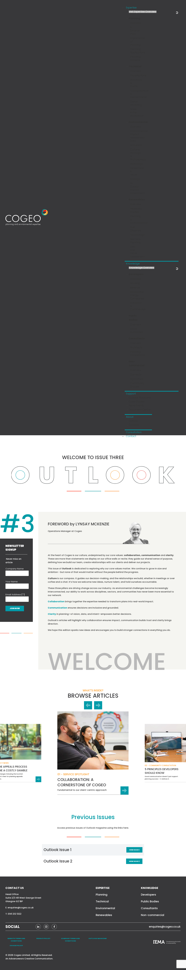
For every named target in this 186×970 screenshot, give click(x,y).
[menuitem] (131, 8)
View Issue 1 (134, 850)
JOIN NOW (15, 608)
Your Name (11, 581)
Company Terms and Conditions (70, 939)
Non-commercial (152, 915)
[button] (88, 705)
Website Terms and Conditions (16, 939)
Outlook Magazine (98, 938)
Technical (102, 901)
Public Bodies (150, 901)
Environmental (105, 908)
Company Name (14, 568)
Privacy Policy (43, 938)
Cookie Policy (16, 945)
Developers (148, 895)
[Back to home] (27, 217)
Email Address (15, 594)
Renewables (104, 915)
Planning (101, 895)
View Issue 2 (134, 861)
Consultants (149, 908)
